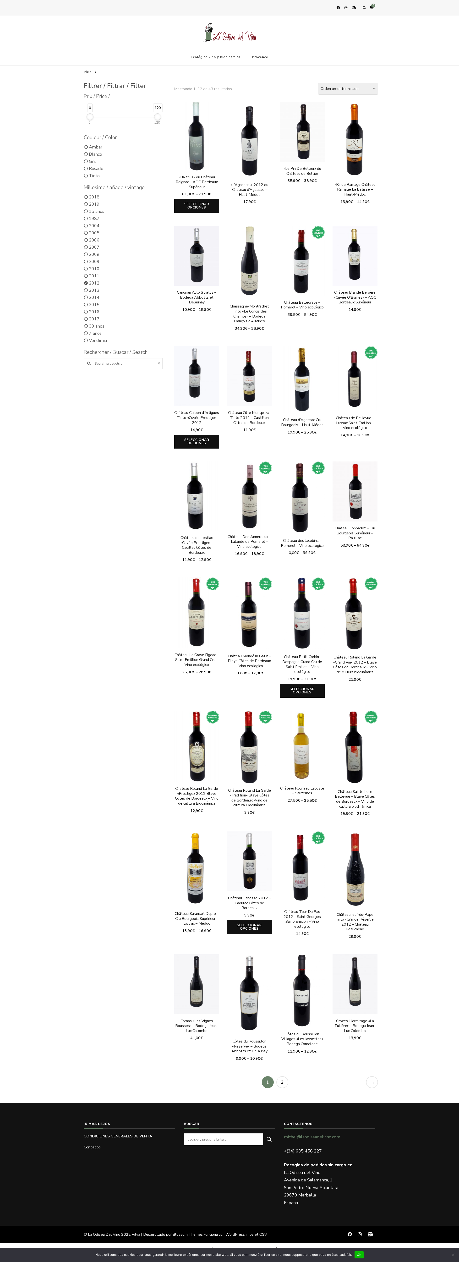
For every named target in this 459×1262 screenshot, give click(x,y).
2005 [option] (94, 233)
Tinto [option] (94, 176)
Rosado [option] (96, 168)
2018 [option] (94, 197)
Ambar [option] (95, 147)
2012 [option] (94, 283)
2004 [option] (94, 226)
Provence (260, 57)
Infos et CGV (256, 1234)
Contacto (92, 1147)
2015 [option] (94, 304)
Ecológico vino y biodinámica (215, 57)
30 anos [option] (96, 326)
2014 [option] (94, 297)
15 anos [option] (96, 211)
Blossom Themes (188, 1234)
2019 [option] (94, 204)
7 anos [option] (95, 333)
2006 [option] (94, 240)
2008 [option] (94, 254)
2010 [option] (94, 269)
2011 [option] (94, 276)
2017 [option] (94, 319)
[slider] (90, 116)
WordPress (235, 1234)
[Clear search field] (160, 363)
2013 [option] (94, 290)
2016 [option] (94, 312)
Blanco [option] (95, 154)
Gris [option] (93, 161)
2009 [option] (94, 261)
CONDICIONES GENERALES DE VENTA (118, 1136)
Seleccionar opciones (196, 206)
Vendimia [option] (98, 340)
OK (359, 1255)
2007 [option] (94, 247)
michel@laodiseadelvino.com (312, 1137)
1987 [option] (94, 218)
